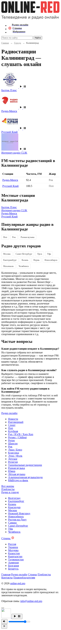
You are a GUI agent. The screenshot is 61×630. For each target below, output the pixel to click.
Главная (5, 43)
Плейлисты (44, 574)
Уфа (49, 254)
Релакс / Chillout (17, 437)
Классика (13, 452)
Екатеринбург (10, 260)
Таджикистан (16, 559)
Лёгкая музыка (16, 474)
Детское (12, 458)
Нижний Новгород (19, 513)
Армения (13, 562)
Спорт (11, 425)
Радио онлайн (19, 574)
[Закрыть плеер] (4, 626)
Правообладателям (24, 577)
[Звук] (4, 621)
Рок (14, 237)
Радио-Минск (10, 180)
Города (17, 43)
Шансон (13, 443)
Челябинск (24, 266)
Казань (25, 260)
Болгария (13, 565)
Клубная (13, 431)
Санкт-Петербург (24, 254)
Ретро (11, 440)
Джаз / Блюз (15, 449)
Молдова (13, 550)
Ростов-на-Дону (17, 519)
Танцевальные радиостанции (25, 465)
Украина (13, 547)
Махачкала (8, 266)
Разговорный (15, 422)
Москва (7, 254)
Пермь (36, 260)
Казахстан (14, 553)
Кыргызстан (15, 556)
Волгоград (14, 498)
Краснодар (14, 507)
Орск (39, 254)
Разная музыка (27, 237)
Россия (12, 544)
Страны (32, 574)
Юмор (11, 471)
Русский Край (10, 186)
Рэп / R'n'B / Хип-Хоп (20, 434)
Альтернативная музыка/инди (25, 477)
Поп (5, 237)
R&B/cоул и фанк (18, 480)
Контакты (7, 577)
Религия (13, 461)
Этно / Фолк (15, 455)
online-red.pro (17, 583)
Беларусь (13, 568)
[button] (22, 87)
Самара (12, 522)
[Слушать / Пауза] (17, 616)
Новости (13, 418)
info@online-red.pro (31, 601)
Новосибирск (51, 260)
